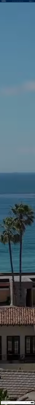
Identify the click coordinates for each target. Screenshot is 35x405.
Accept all (32, 402)
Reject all (26, 402)
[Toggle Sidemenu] (32, 1)
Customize (29, 402)
